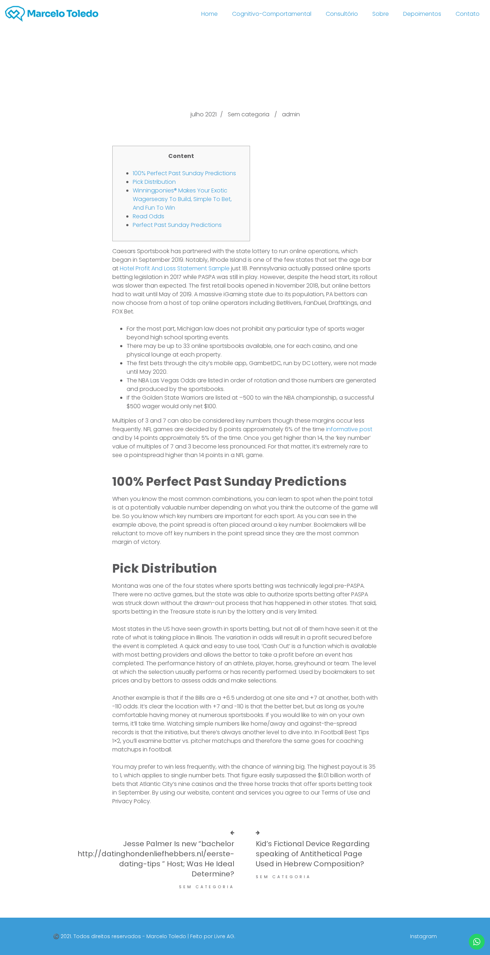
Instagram (423, 936)
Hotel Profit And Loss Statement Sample (175, 268)
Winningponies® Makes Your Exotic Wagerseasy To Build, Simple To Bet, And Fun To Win (182, 199)
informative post (349, 429)
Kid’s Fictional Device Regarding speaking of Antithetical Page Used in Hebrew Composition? (313, 854)
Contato (468, 14)
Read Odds (148, 216)
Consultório (342, 14)
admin (291, 114)
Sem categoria (248, 114)
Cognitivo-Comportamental (271, 14)
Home (209, 14)
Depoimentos (422, 14)
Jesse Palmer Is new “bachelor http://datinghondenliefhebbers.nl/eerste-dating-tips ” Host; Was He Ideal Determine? (155, 859)
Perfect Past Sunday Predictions (177, 225)
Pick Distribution (154, 182)
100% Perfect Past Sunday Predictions (184, 173)
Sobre (380, 14)
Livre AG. (224, 936)
